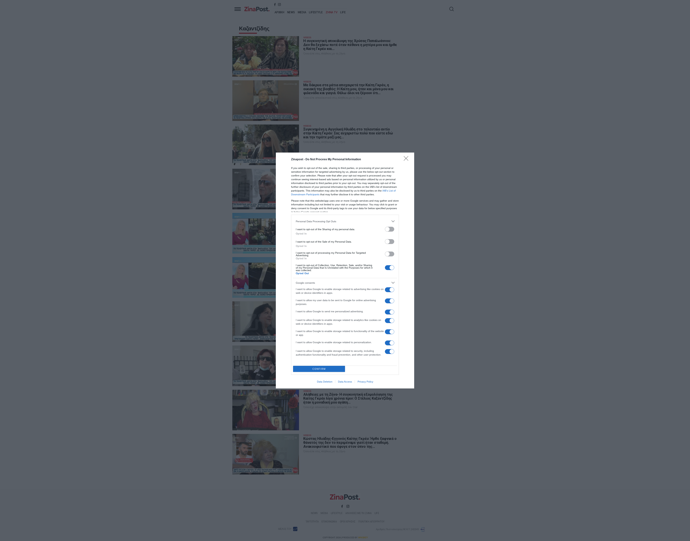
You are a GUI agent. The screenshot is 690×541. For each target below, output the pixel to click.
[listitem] (345, 221)
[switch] (389, 229)
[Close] (407, 159)
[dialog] (345, 270)
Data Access (345, 381)
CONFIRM (319, 369)
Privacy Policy (365, 381)
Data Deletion (324, 381)
